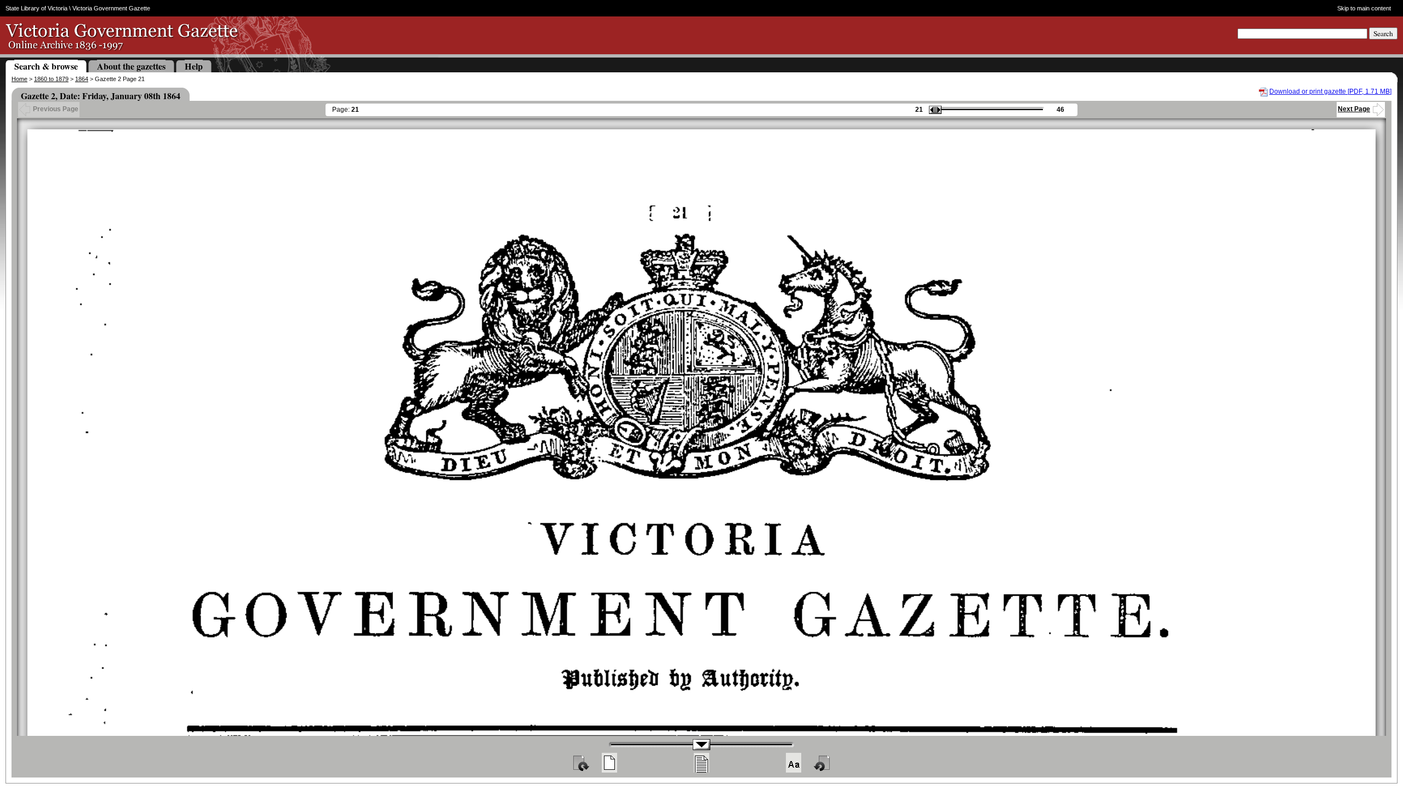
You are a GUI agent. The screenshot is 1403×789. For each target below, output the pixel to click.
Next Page (1354, 109)
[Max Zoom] (793, 762)
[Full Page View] (609, 762)
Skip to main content (1363, 8)
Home (19, 79)
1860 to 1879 (51, 79)
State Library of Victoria (36, 8)
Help (194, 66)
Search (1383, 33)
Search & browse (46, 66)
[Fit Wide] (701, 762)
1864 (81, 79)
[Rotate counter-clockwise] (822, 762)
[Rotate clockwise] (580, 762)
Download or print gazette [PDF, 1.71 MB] (1330, 91)
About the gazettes (131, 66)
